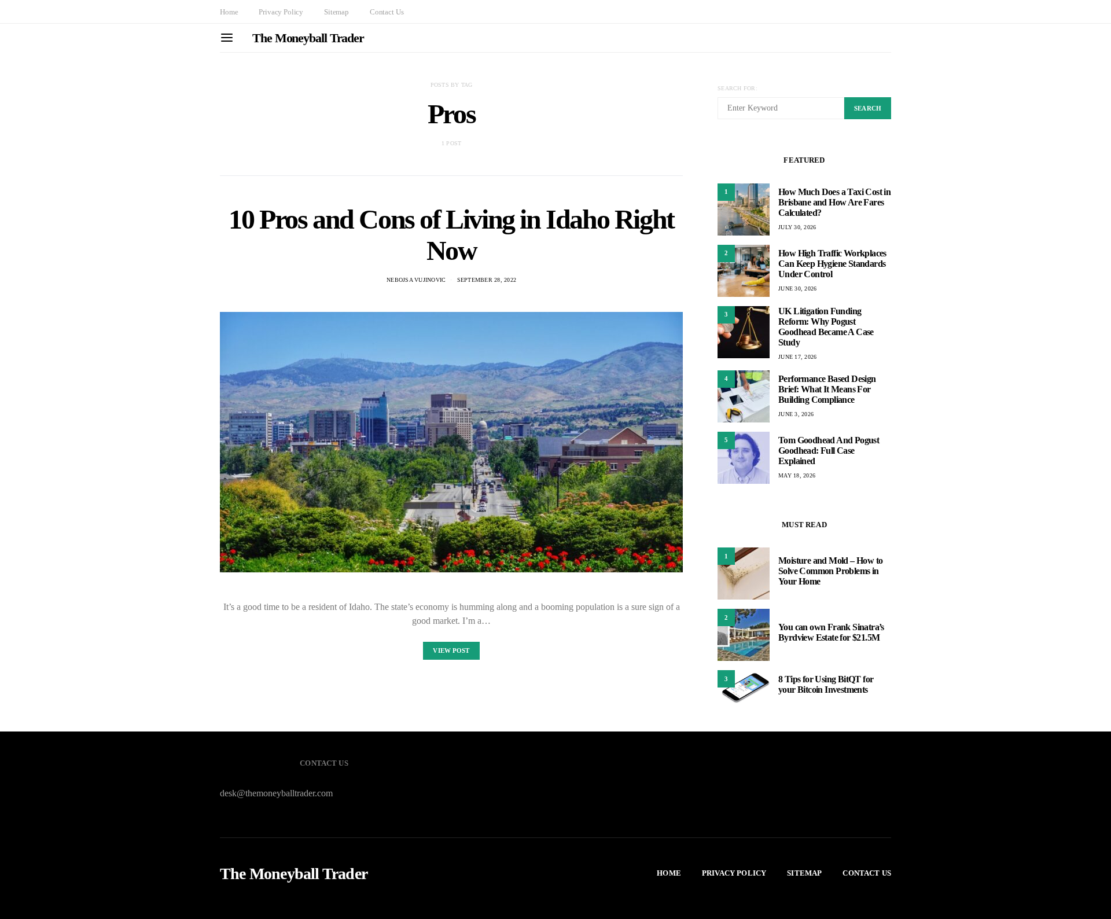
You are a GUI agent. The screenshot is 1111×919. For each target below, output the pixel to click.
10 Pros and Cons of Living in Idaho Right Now (451, 235)
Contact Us (386, 12)
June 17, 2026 (797, 357)
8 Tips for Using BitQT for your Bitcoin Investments (825, 684)
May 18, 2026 (796, 475)
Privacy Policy (281, 12)
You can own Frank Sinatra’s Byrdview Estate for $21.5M (831, 632)
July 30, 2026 (797, 227)
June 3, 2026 (796, 414)
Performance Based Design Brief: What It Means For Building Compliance (827, 389)
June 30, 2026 (797, 288)
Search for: (737, 88)
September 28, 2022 (487, 280)
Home (229, 12)
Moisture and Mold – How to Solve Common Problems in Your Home (830, 571)
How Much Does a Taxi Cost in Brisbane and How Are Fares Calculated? (834, 202)
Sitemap (336, 12)
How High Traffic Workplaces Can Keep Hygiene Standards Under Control (832, 263)
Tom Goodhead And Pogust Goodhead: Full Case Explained (828, 450)
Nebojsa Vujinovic (416, 280)
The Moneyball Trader (308, 38)
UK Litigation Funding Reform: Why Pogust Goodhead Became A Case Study (826, 326)
